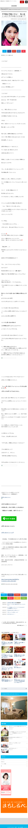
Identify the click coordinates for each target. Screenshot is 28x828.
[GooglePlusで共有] (14, 51)
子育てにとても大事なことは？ (12, 612)
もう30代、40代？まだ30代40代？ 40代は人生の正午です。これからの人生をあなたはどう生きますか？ (14, 623)
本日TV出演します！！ (11, 614)
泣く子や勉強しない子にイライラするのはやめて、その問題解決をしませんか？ (16, 608)
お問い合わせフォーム (6, 532)
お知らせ (13, 602)
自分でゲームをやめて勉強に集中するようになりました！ (16, 605)
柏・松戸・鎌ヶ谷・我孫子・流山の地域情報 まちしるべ (18, 827)
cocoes (14, 6)
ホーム (3, 8)
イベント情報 (3, 763)
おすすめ (6, 8)
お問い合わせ (22, 2)
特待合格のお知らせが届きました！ (13, 610)
